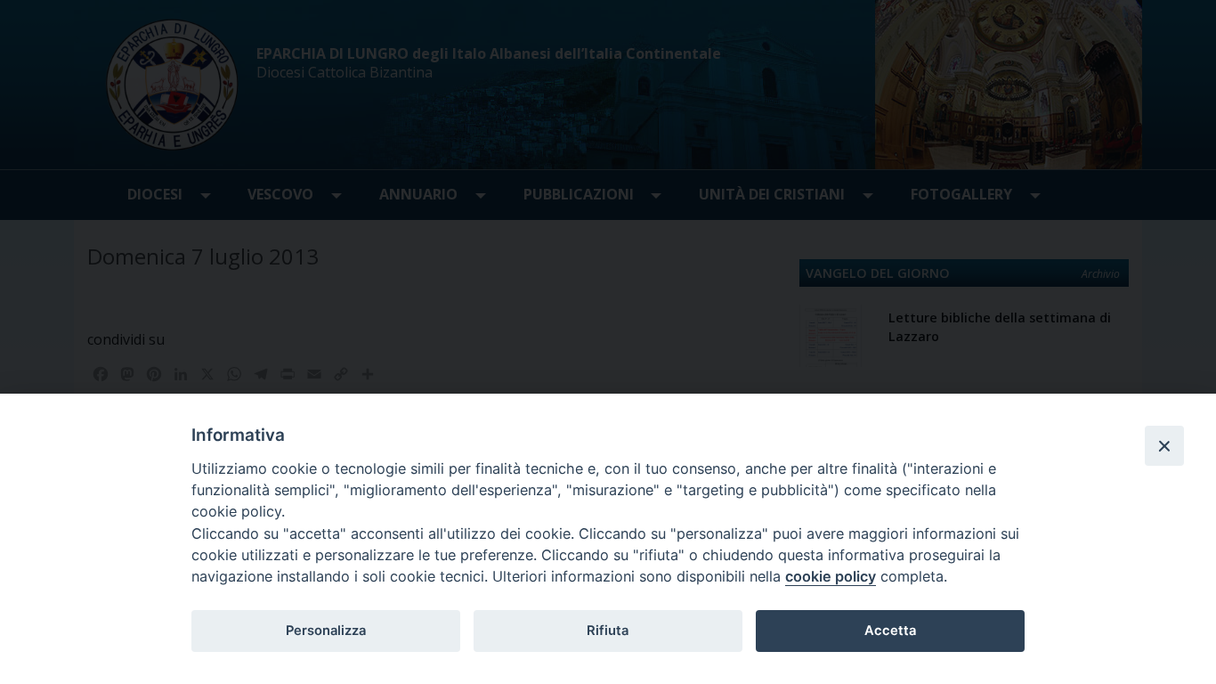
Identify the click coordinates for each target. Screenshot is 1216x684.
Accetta (890, 631)
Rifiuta (607, 631)
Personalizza (326, 631)
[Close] (1164, 445)
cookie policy (830, 576)
